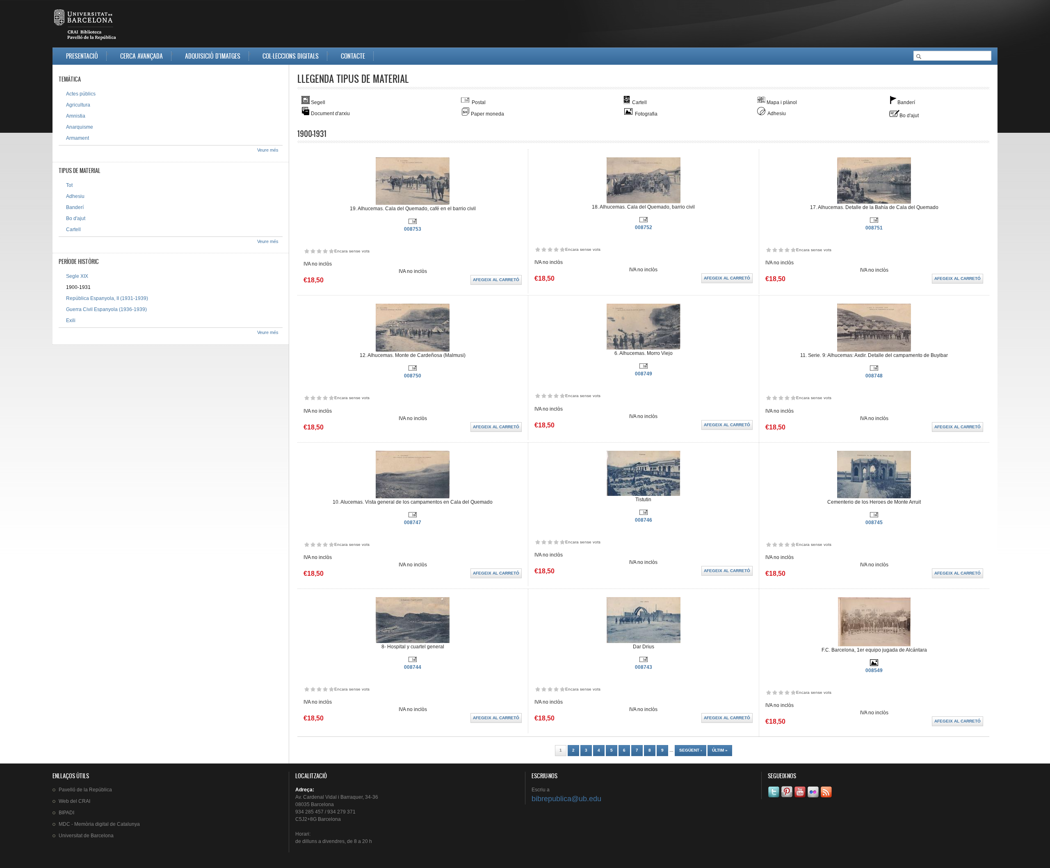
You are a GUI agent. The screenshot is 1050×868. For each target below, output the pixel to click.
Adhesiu (75, 196)
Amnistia (75, 116)
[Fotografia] (874, 665)
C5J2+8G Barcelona (318, 819)
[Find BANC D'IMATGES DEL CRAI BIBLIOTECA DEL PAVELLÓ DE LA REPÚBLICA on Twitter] (774, 797)
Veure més (267, 150)
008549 (874, 670)
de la (85, 790)
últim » (720, 750)
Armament (77, 138)
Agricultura (78, 105)
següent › (690, 750)
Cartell (73, 229)
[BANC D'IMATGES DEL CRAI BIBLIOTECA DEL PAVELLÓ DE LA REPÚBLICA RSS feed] (826, 797)
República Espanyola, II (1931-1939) (107, 298)
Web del (74, 801)
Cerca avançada (141, 56)
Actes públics (81, 94)
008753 (412, 229)
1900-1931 (78, 287)
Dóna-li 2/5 (313, 251)
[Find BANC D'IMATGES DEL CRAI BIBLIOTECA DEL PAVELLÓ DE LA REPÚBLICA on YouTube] (800, 797)
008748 (874, 376)
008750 (412, 376)
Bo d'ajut (75, 218)
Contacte (353, 56)
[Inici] (85, 26)
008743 (643, 667)
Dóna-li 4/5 (325, 251)
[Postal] (413, 224)
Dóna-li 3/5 (319, 251)
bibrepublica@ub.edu (566, 799)
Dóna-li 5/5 (331, 251)
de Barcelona (86, 835)
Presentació (82, 56)
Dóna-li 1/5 (307, 251)
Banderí (75, 207)
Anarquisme (79, 127)
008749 (643, 374)
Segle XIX (77, 276)
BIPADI (66, 813)
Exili (70, 320)
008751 (874, 228)
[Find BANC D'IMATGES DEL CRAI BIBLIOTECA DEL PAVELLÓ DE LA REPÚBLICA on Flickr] (813, 797)
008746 (643, 520)
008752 (643, 227)
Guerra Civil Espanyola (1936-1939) (106, 309)
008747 (412, 522)
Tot (69, 185)
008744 (412, 667)
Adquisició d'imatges (212, 56)
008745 (874, 522)
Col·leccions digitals (290, 56)
